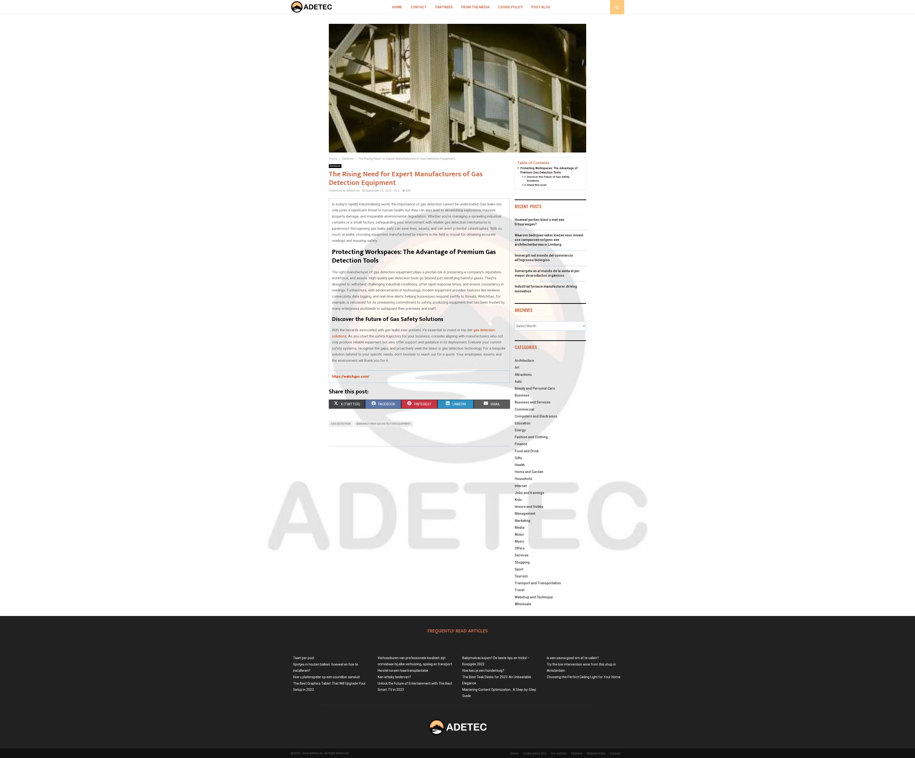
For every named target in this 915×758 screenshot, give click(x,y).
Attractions (523, 374)
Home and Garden (529, 472)
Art (517, 367)
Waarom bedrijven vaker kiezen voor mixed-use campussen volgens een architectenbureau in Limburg (549, 239)
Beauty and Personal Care (535, 388)
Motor (519, 534)
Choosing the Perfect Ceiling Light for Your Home (583, 677)
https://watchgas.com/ (351, 376)
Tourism (521, 576)
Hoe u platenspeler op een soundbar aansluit (326, 677)
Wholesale (523, 604)
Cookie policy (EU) (534, 753)
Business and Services (532, 402)
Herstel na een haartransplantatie (403, 670)
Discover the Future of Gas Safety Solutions (548, 178)
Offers (520, 548)
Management (525, 513)
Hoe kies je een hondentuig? (483, 670)
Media (519, 527)
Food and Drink (527, 451)
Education (522, 423)
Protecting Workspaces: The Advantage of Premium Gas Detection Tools (549, 170)
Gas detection (341, 423)
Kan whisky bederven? (394, 677)
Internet (521, 486)
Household (523, 479)
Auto (518, 381)
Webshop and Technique (534, 597)
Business (522, 395)
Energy (520, 430)
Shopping (522, 562)
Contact (419, 7)
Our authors (559, 753)
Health (520, 465)
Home (397, 7)
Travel (519, 590)
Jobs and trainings (529, 493)
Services (335, 166)
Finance (521, 444)
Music (519, 541)
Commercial (524, 409)
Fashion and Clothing (531, 437)
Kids (518, 500)
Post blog (540, 7)
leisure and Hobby (529, 507)
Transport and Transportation (538, 583)
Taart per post (303, 658)
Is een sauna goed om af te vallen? (573, 658)
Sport (519, 569)
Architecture (524, 360)
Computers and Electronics (536, 416)
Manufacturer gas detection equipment (383, 423)
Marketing (522, 521)
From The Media (475, 7)
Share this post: (537, 185)
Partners (444, 7)
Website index (596, 753)
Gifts (518, 458)
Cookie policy (510, 7)
